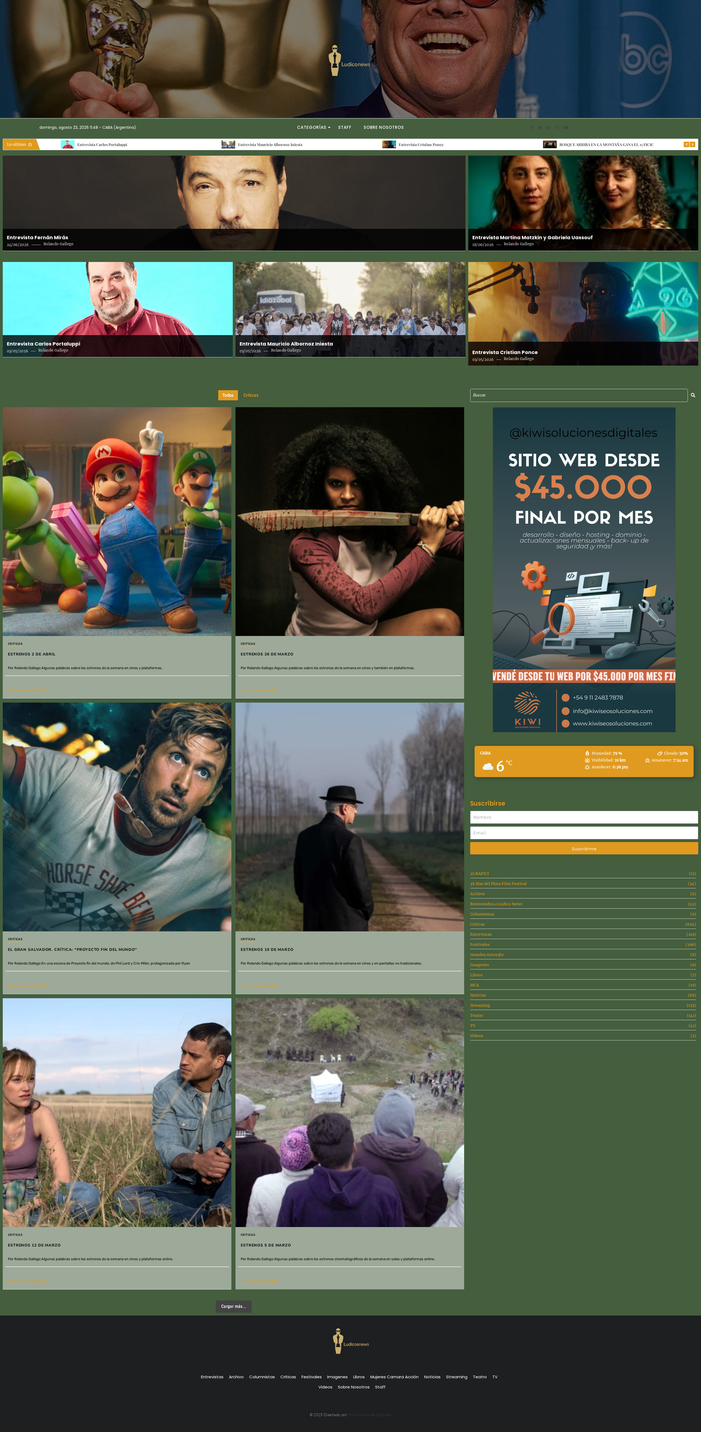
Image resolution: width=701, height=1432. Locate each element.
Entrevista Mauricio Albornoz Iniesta (286, 344)
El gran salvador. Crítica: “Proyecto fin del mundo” (72, 949)
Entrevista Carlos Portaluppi (43, 344)
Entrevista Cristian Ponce (83, 144)
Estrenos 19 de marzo (267, 949)
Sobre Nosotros (384, 127)
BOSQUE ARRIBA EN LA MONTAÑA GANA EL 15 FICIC (268, 144)
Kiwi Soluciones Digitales (370, 1414)
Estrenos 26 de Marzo (562, 144)
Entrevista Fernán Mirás (37, 237)
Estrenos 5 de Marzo (266, 1245)
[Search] (693, 395)
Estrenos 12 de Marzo (34, 1245)
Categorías (311, 127)
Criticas (15, 644)
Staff (345, 127)
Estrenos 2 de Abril (398, 144)
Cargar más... (233, 1306)
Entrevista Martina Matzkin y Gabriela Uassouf (532, 237)
